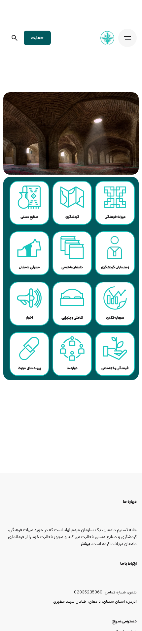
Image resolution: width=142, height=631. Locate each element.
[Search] (14, 38)
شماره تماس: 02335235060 (100, 592)
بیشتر (85, 544)
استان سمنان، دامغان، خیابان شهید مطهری (89, 601)
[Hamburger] (127, 38)
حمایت (37, 38)
